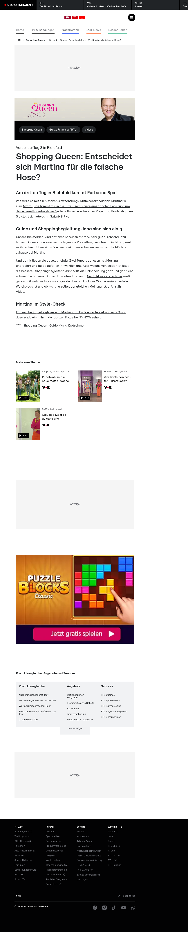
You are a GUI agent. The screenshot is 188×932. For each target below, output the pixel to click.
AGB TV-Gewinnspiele (89, 856)
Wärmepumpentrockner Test (35, 706)
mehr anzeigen (75, 728)
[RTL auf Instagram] (104, 908)
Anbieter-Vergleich (56, 879)
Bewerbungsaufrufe (25, 870)
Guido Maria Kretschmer (104, 276)
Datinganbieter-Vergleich (76, 696)
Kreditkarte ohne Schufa (80, 703)
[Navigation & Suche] (131, 17)
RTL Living (114, 860)
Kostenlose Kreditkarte (80, 720)
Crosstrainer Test (28, 720)
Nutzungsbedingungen (89, 851)
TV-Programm (22, 836)
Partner (50, 827)
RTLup (111, 851)
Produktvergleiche (56, 846)
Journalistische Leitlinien (23, 862)
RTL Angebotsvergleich (114, 711)
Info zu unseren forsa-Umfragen (89, 877)
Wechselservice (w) (57, 865)
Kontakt (81, 832)
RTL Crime (114, 855)
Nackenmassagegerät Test (33, 695)
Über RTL (113, 832)
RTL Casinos (108, 695)
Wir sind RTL (115, 827)
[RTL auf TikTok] (114, 908)
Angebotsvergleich (56, 870)
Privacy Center (85, 841)
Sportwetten (53, 836)
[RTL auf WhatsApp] (133, 908)
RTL (19, 40)
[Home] (74, 17)
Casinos (50, 832)
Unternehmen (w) (55, 875)
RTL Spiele (114, 846)
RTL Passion (114, 865)
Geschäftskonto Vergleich (55, 853)
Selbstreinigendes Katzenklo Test (37, 700)
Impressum (83, 836)
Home (18, 896)
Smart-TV (20, 879)
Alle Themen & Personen (23, 843)
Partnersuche (53, 841)
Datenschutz (84, 846)
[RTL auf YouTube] (123, 908)
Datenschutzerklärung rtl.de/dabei (89, 863)
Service (81, 827)
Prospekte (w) (53, 884)
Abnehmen (73, 709)
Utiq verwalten (85, 870)
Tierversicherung (76, 714)
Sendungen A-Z (23, 832)
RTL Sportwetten (110, 700)
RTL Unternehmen (111, 717)
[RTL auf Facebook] (95, 908)
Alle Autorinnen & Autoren (25, 853)
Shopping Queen (35, 40)
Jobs (110, 836)
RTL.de (19, 827)
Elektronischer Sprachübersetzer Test (37, 712)
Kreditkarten (53, 860)
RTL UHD (20, 875)
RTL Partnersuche (111, 706)
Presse (111, 841)
